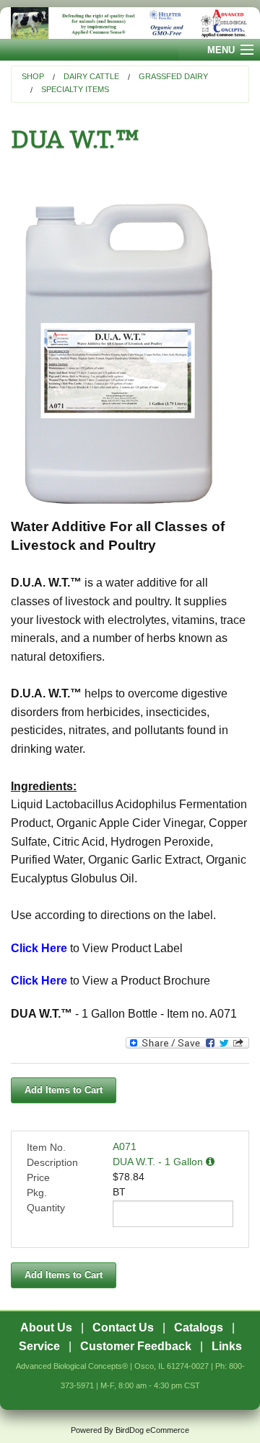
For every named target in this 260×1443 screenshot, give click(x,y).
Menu (221, 50)
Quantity (46, 1207)
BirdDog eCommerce (152, 1430)
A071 (124, 1146)
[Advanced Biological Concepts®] (130, 23)
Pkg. (37, 1192)
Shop (33, 76)
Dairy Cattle (91, 76)
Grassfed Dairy (173, 76)
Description (52, 1162)
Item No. (46, 1147)
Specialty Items (75, 89)
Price (38, 1177)
